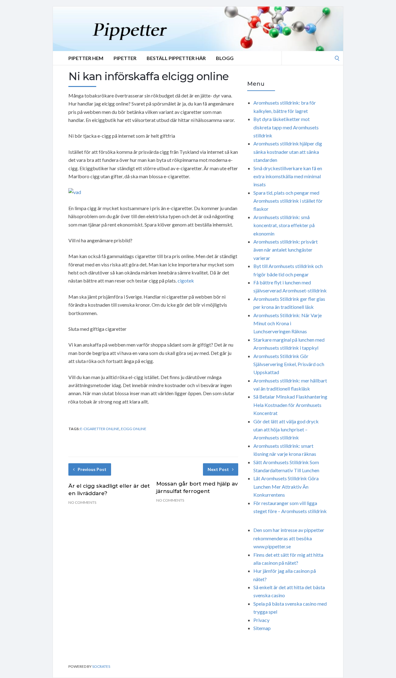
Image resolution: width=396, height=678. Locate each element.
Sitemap (262, 628)
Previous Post (92, 469)
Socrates (101, 666)
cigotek (186, 280)
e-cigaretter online (99, 428)
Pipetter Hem (85, 58)
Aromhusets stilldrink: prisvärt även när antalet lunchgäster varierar (285, 250)
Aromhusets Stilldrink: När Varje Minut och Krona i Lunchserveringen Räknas (287, 323)
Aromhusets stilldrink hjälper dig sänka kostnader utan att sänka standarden (287, 151)
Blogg (225, 58)
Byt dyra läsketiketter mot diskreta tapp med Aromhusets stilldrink (286, 127)
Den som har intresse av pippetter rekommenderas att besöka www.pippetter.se (288, 538)
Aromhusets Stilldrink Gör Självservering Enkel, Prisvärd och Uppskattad (288, 364)
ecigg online (133, 428)
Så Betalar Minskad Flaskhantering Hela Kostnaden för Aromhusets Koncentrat (290, 405)
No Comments (82, 502)
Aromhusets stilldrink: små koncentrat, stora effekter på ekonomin (284, 225)
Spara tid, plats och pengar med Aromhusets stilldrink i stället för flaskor (288, 201)
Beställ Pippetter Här (176, 58)
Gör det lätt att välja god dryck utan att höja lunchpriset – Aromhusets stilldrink (286, 429)
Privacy (261, 620)
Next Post (218, 469)
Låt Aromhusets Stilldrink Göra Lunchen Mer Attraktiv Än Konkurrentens (286, 486)
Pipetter (125, 58)
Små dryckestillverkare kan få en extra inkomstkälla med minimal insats (287, 176)
